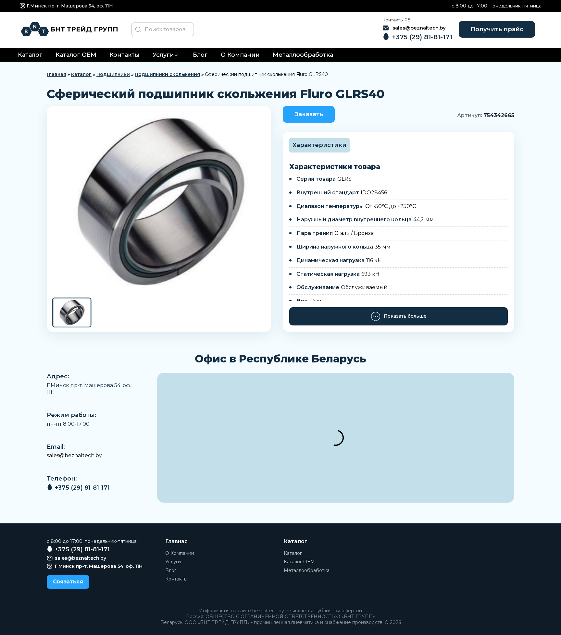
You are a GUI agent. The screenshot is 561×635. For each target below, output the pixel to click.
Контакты (124, 54)
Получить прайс (496, 29)
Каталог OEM (76, 54)
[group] (159, 201)
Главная (56, 74)
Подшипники (113, 74)
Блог (200, 54)
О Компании (240, 54)
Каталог (30, 54)
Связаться (68, 582)
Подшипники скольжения (167, 74)
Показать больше (405, 316)
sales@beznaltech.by (74, 455)
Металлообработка (303, 54)
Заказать (308, 114)
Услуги (163, 54)
